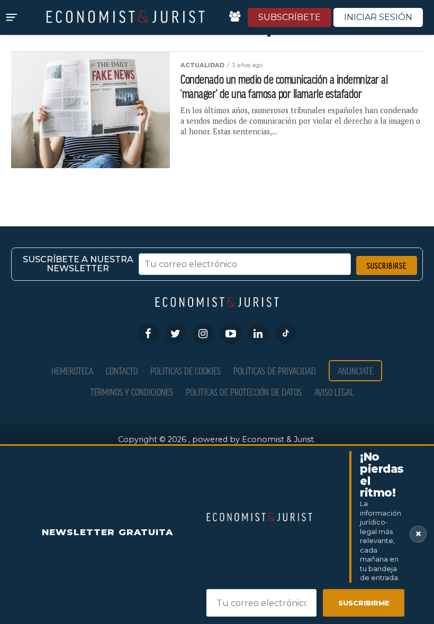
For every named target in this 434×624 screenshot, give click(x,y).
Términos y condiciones (132, 392)
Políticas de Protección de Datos (244, 392)
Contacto (122, 370)
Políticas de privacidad (274, 370)
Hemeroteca (72, 370)
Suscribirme (364, 603)
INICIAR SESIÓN (378, 17)
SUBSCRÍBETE (289, 17)
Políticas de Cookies (185, 370)
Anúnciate (355, 370)
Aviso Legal (334, 392)
